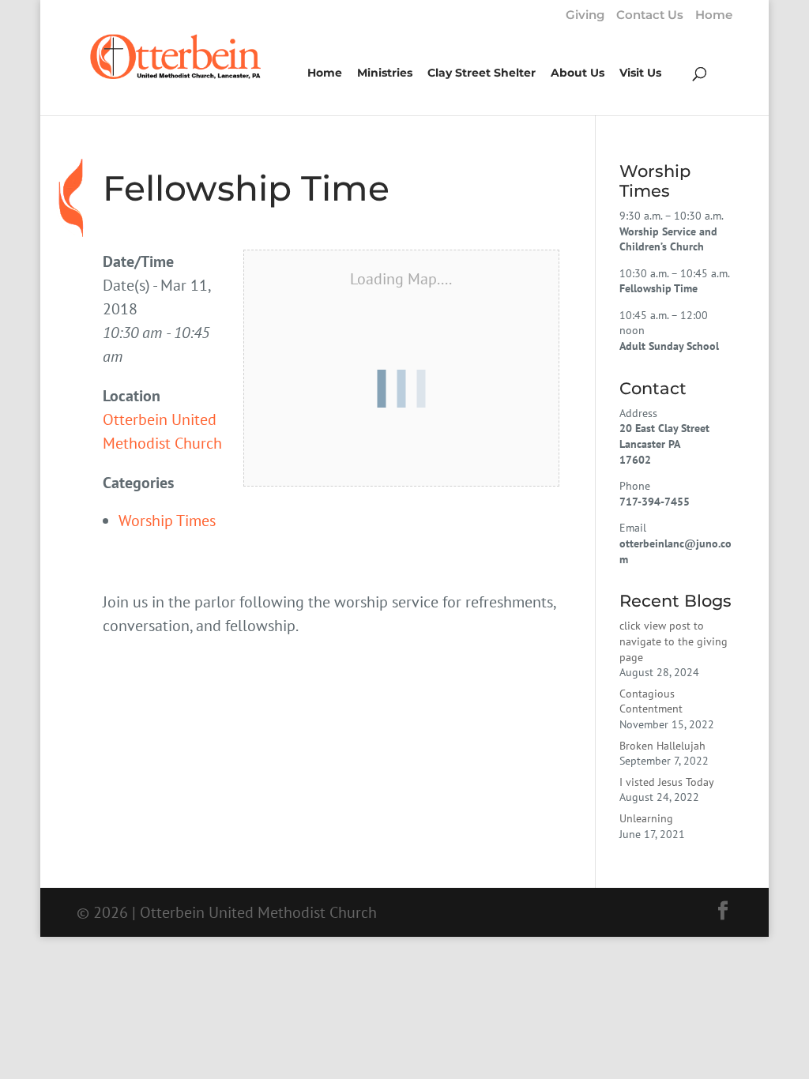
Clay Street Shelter (481, 73)
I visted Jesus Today (666, 782)
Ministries (384, 73)
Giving (585, 15)
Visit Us (640, 73)
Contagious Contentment (651, 701)
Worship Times (167, 520)
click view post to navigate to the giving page (673, 641)
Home (713, 15)
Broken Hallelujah (662, 746)
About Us (577, 73)
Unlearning (646, 818)
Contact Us (649, 15)
